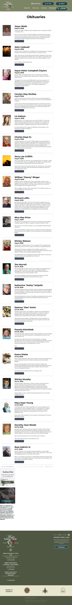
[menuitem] (27, 8)
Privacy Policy (29, 601)
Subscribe (8, 482)
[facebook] (10, 550)
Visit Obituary (19, 41)
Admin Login (43, 601)
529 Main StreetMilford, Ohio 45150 (10, 567)
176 (46, 466)
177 (49, 466)
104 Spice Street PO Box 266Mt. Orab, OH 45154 (10, 557)
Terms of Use (37, 601)
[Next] (52, 466)
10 (41, 466)
